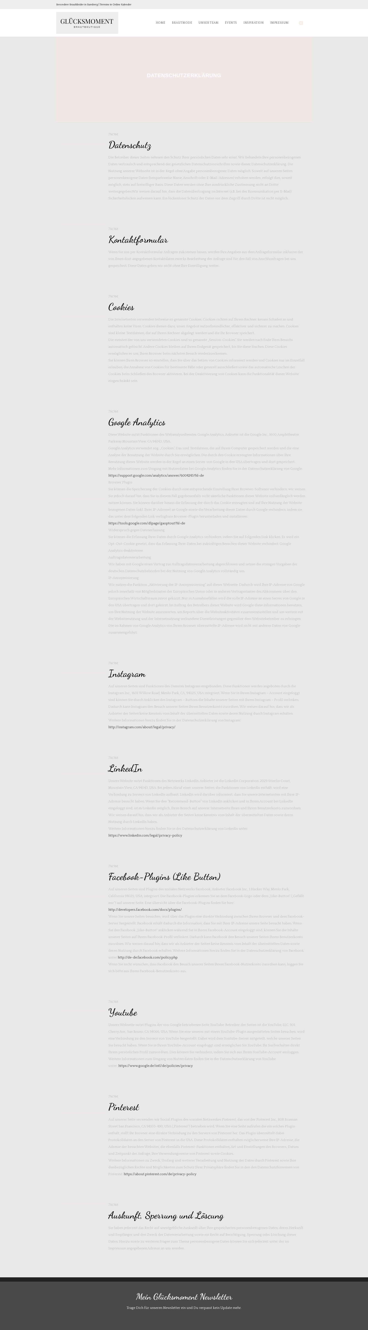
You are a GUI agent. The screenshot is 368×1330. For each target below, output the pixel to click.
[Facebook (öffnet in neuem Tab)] (292, 5)
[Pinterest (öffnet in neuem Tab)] (298, 5)
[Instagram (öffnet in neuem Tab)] (304, 5)
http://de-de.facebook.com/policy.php (148, 957)
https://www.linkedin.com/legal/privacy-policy (145, 835)
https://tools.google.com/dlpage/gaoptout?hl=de (146, 523)
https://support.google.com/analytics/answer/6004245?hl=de (156, 475)
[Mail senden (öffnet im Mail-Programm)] (309, 5)
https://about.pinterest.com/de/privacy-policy (160, 1174)
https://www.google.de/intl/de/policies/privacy (155, 1066)
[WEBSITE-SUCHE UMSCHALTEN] (310, 23)
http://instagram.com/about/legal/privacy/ (141, 727)
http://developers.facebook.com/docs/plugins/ (145, 910)
